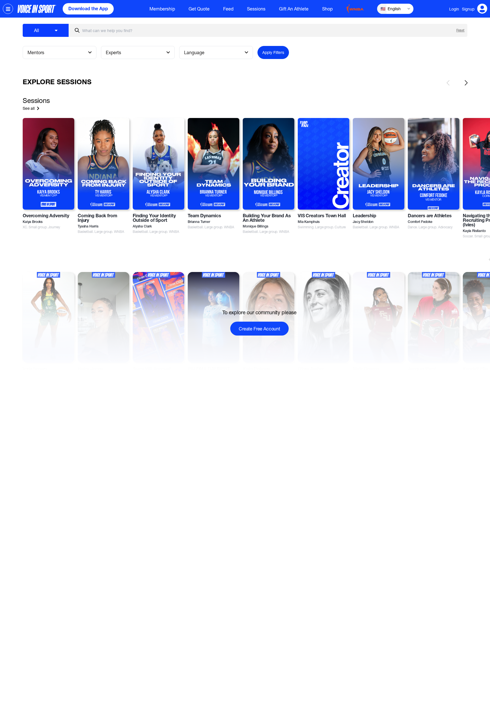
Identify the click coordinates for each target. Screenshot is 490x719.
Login (454, 9)
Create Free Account (259, 328)
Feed (228, 9)
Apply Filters (273, 52)
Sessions (256, 9)
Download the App (88, 9)
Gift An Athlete (294, 9)
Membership (162, 9)
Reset (460, 30)
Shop (327, 9)
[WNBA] (355, 9)
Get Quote (199, 9)
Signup (468, 9)
